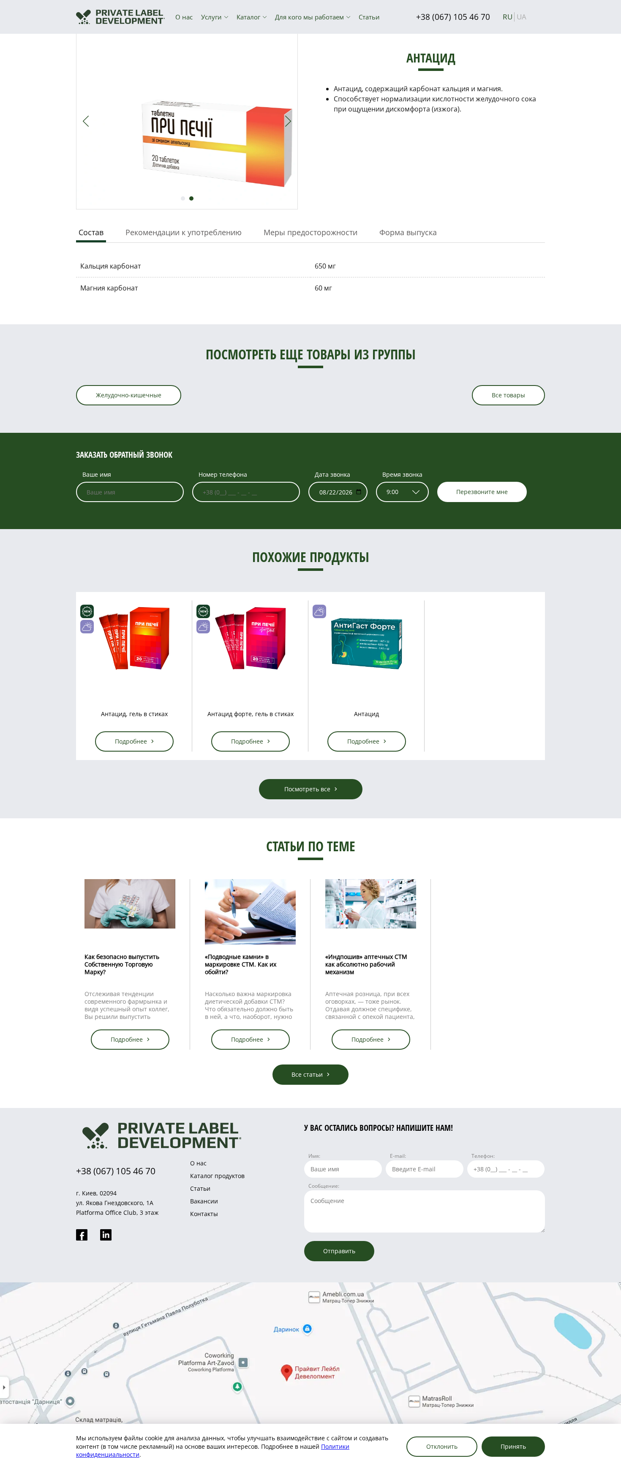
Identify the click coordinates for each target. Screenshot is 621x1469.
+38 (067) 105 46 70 (453, 16)
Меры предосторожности (310, 232)
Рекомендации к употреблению (183, 232)
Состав (91, 232)
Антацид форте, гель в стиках (250, 714)
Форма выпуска (408, 232)
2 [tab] (191, 198)
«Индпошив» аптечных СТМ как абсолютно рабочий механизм (366, 964)
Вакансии (204, 1201)
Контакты (204, 1214)
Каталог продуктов (217, 1176)
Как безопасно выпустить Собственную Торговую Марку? (121, 964)
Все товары (508, 395)
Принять (513, 1446)
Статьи (369, 17)
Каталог (248, 17)
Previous (86, 121)
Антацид (366, 714)
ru (507, 17)
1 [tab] (183, 198)
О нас (184, 17)
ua (521, 17)
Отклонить (442, 1446)
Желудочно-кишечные (128, 395)
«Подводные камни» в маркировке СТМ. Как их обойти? (240, 964)
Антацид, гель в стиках (134, 714)
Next (288, 121)
